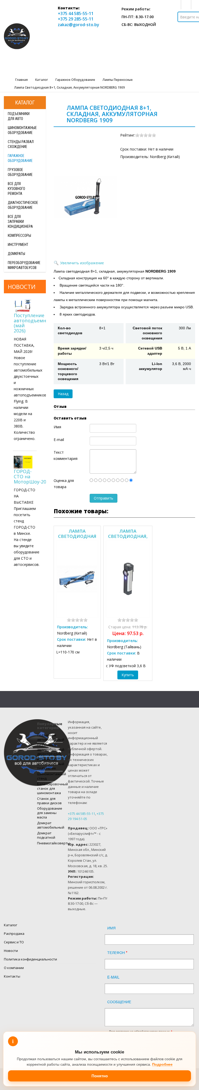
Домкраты (16, 254)
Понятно (99, 1076)
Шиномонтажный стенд (50, 776)
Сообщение (119, 1001)
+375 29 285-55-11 (76, 19)
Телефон (117, 952)
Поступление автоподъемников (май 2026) (36, 323)
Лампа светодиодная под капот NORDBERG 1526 (77, 533)
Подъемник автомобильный (50, 737)
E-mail (113, 977)
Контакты (12, 976)
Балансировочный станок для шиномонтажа (50, 788)
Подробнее (162, 1064)
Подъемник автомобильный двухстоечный (50, 749)
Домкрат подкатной (46, 835)
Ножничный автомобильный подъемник (50, 764)
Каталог (10, 925)
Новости (11, 950)
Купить (128, 674)
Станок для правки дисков (49, 800)
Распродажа (14, 933)
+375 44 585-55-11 (76, 13)
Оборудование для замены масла (49, 813)
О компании (14, 967)
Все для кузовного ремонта (16, 189)
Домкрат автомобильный (50, 825)
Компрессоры (19, 235)
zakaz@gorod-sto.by (78, 24)
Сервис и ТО (14, 942)
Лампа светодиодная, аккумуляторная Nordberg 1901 (128, 533)
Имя (111, 927)
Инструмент (18, 245)
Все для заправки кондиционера (20, 222)
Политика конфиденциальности (30, 959)
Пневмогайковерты (50, 843)
